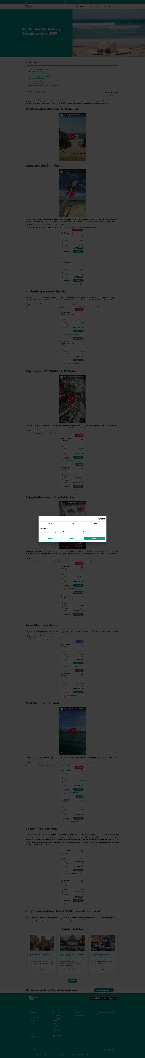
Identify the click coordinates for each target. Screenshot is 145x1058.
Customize (71, 538)
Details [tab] (72, 523)
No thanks (50, 538)
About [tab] (95, 523)
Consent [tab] (50, 523)
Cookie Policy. (59, 532)
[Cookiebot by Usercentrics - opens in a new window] (98, 519)
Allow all (94, 538)
